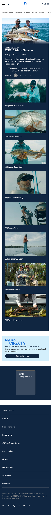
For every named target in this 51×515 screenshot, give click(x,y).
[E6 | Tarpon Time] (25, 213)
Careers (5, 419)
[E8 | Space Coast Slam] (25, 152)
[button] (3, 3)
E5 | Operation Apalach (14, 259)
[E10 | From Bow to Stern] (25, 91)
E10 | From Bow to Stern (14, 105)
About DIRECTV (7, 411)
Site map (5, 459)
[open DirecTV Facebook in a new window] (8, 506)
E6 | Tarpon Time (11, 228)
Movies (42, 12)
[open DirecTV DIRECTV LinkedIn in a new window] (3, 506)
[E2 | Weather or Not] (25, 274)
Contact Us (6, 483)
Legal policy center (8, 427)
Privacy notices (7, 451)
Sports (34, 12)
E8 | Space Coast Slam (14, 167)
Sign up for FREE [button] (22, 356)
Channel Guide (7, 12)
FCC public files (7, 467)
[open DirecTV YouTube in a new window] (24, 506)
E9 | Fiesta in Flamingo (14, 136)
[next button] (30, 75)
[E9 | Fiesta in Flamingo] (25, 121)
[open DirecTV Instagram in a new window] (19, 506)
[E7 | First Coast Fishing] (25, 183)
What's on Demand (22, 12)
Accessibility (6, 475)
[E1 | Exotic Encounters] (25, 305)
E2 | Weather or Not (12, 289)
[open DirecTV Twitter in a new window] (14, 506)
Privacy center (7, 435)
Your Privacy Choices (12, 443)
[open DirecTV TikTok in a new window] (29, 506)
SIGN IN (45, 3)
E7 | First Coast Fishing (14, 197)
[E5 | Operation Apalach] (25, 244)
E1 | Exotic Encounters (13, 320)
